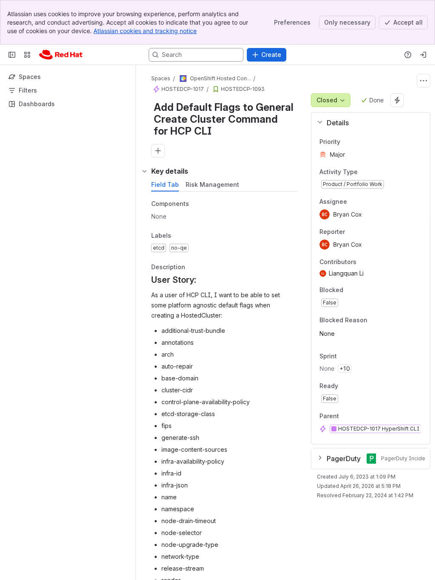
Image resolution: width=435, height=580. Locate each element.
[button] (367, 123)
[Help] (408, 55)
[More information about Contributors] (365, 262)
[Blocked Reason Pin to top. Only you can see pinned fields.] (386, 320)
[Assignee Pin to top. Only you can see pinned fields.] (353, 202)
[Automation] (397, 100)
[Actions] (423, 80)
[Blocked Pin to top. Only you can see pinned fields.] (362, 290)
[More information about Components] (197, 204)
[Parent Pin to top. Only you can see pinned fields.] (357, 416)
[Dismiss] (178, 513)
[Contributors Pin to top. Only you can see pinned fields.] (375, 262)
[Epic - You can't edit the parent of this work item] (156, 89)
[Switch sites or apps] (27, 55)
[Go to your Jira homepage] (60, 55)
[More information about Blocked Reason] (376, 320)
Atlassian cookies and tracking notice (145, 30)
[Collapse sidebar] (12, 55)
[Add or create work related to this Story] (158, 151)
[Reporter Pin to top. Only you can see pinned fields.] (351, 231)
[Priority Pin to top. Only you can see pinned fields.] (359, 141)
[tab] (165, 184)
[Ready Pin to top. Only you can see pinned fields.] (356, 386)
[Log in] (423, 55)
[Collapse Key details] (144, 171)
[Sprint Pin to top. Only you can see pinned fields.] (355, 356)
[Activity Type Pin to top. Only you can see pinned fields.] (376, 172)
